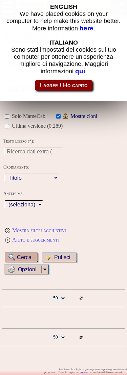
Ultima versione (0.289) (37, 126)
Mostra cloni (83, 116)
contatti (84, 372)
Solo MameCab (28, 116)
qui (80, 71)
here (86, 28)
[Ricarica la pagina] (81, 298)
